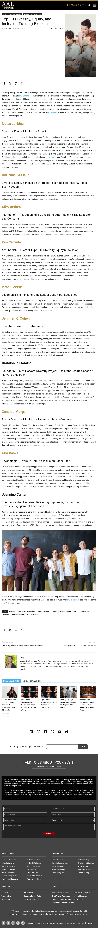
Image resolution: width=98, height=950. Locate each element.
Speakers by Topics (59, 873)
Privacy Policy (91, 923)
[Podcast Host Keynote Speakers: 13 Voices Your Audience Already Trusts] (88, 692)
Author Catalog (83, 860)
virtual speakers (32, 614)
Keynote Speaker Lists (60, 863)
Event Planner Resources (61, 896)
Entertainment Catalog (86, 863)
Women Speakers (34, 879)
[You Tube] (18, 924)
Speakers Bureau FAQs (32, 896)
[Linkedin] (13, 924)
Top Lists (26, 14)
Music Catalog (83, 866)
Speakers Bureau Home (60, 893)
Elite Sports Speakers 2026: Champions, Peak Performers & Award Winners (29, 705)
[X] (10, 83)
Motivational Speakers (10, 879)
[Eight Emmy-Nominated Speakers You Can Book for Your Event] (49, 692)
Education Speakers (9, 869)
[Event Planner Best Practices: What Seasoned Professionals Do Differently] (10, 692)
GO (89, 5)
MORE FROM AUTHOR (32, 681)
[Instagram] (23, 924)
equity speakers (65, 611)
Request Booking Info (82, 893)
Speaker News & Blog (32, 899)
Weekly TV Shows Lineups (61, 899)
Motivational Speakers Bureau (63, 902)
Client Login (78, 899)
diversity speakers (44, 611)
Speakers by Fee (58, 866)
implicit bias (85, 611)
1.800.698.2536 (76, 5)
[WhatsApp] (21, 83)
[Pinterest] (16, 83)
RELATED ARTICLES (11, 681)
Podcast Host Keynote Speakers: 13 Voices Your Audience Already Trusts (87, 705)
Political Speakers (34, 860)
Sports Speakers (33, 866)
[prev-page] (3, 715)
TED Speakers (32, 873)
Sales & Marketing (34, 863)
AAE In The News (30, 893)
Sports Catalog (83, 873)
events (76, 611)
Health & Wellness (8, 873)
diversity (12, 611)
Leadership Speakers (9, 876)
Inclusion (6, 614)
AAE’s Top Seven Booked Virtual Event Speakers (22, 645)
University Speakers (34, 876)
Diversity (5, 14)
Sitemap (81, 923)
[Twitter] (8, 924)
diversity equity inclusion (26, 611)
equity (55, 611)
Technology (31, 869)
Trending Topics (36, 14)
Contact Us (6, 899)
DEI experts (52, 112)
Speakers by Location (60, 869)
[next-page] (7, 715)
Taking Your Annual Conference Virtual (79, 645)
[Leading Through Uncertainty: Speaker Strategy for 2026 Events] (68, 692)
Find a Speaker (57, 860)
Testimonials (6, 896)
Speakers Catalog (84, 869)
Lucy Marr (7, 29)
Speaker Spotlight (15, 14)
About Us (5, 893)
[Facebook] (4, 83)
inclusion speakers (18, 614)
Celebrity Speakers (8, 863)
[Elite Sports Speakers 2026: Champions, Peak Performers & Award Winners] (29, 692)
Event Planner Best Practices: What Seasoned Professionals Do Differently (9, 705)
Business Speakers (9, 860)
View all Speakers (80, 896)
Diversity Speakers (8, 866)
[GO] (89, 5)
